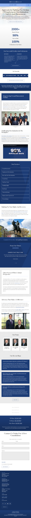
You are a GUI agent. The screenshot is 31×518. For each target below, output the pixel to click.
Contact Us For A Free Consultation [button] (15, 21)
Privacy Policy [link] (13, 515)
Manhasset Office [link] (4, 481)
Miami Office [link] (4, 491)
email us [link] (23, 309)
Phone (17, 441)
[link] (15, 2)
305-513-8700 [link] (18, 421)
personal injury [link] (17, 283)
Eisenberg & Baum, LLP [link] (10, 363)
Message (3, 450)
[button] (28, 5)
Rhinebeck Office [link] (4, 485)
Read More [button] (15, 399)
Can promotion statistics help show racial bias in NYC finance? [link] (15, 361)
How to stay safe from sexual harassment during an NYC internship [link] (14, 387)
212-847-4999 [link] (12, 5)
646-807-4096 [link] (19, 423)
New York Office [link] (4, 476)
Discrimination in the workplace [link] (7, 135)
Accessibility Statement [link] (15, 512)
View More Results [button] (15, 65)
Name (3, 441)
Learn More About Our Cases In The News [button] (16, 80)
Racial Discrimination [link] (22, 363)
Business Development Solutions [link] (21, 515)
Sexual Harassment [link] (21, 376)
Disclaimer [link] (5, 515)
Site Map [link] (9, 515)
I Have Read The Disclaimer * (7, 464)
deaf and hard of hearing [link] (20, 307)
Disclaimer (3, 462)
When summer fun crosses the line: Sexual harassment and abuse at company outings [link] (14, 374)
